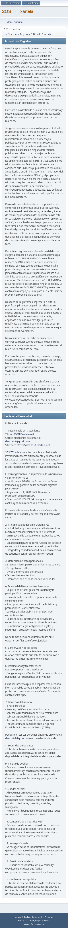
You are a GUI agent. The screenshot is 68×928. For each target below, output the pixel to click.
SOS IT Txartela (17, 11)
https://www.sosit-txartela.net (33, 445)
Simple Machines (42, 920)
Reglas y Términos (32, 917)
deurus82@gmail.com (17, 441)
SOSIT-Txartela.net (24, 434)
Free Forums (39, 924)
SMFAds (27, 924)
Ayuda (18, 917)
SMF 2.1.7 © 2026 (26, 920)
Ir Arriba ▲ (48, 917)
